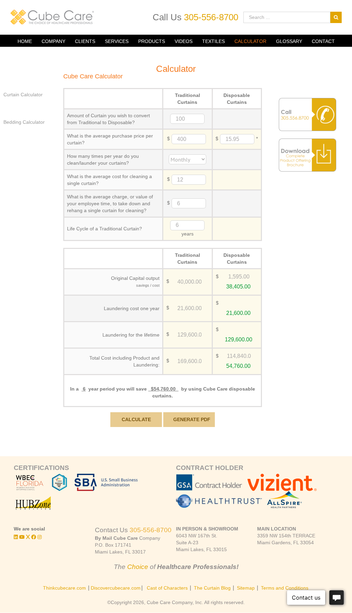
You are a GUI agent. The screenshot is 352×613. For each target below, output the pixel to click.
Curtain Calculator (23, 94)
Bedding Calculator (24, 122)
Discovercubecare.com (116, 588)
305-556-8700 (211, 17)
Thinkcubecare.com (64, 588)
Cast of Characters (167, 588)
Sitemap (246, 588)
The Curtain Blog (212, 588)
